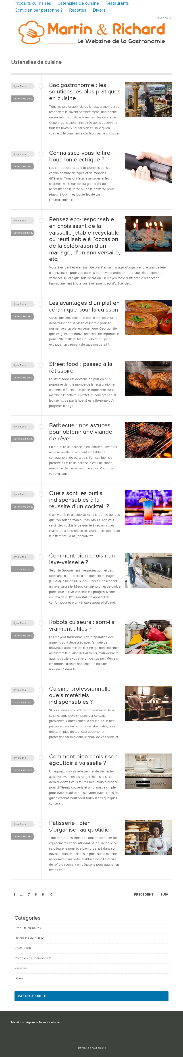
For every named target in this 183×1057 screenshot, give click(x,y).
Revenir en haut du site (92, 1048)
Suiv (164, 894)
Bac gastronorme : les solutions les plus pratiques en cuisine (85, 92)
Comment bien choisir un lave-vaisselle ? (82, 559)
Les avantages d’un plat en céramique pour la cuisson (84, 306)
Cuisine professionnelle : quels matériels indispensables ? (81, 695)
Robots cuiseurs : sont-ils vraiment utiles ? (81, 625)
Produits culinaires (33, 3)
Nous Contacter (50, 1022)
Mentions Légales (23, 1022)
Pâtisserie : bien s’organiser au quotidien (81, 826)
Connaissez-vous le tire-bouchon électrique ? (80, 156)
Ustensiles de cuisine (78, 3)
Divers (99, 10)
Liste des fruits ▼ (31, 996)
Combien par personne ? (38, 10)
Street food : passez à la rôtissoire (80, 367)
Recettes (77, 10)
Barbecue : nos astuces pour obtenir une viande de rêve (80, 432)
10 (50, 894)
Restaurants (117, 3)
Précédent (144, 894)
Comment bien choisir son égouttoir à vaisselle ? (83, 760)
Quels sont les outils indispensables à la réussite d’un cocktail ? (79, 500)
